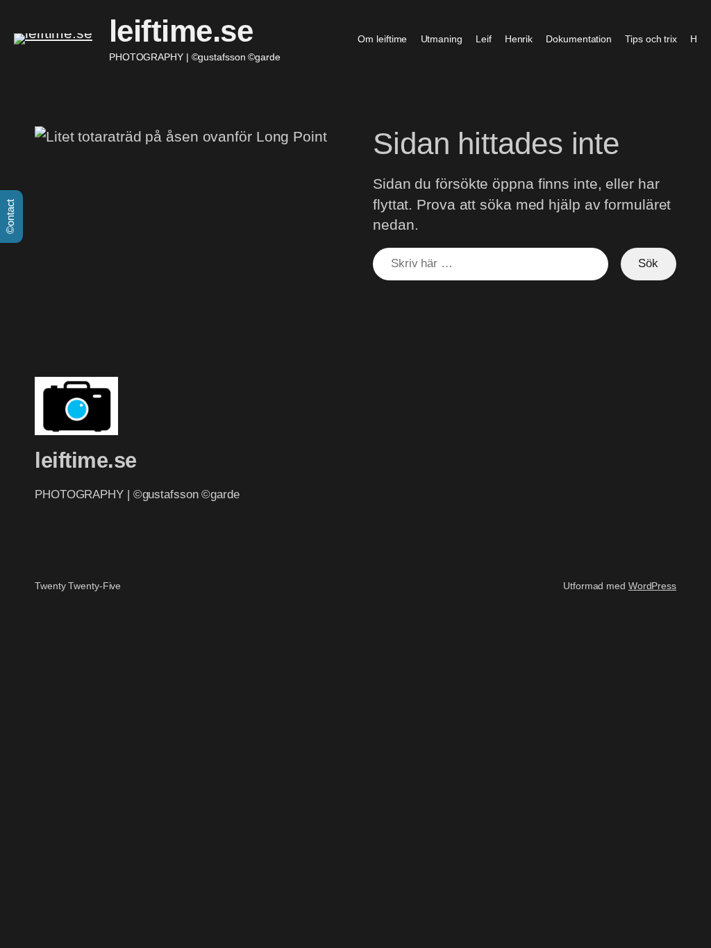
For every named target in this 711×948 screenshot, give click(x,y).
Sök (648, 263)
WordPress (652, 585)
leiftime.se (181, 31)
